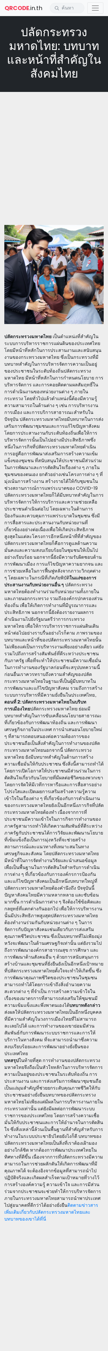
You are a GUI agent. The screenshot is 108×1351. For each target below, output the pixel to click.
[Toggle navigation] (95, 8)
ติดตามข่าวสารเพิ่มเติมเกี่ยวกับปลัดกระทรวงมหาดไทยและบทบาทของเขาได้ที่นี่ (51, 1212)
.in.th (23, 8)
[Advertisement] (54, 151)
